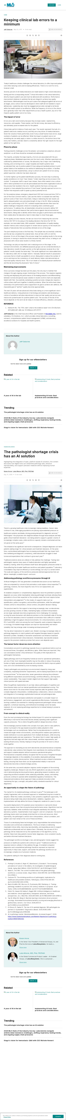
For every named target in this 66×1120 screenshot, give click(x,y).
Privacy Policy (7, 1117)
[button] (5, 5)
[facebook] (27, 35)
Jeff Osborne (8, 29)
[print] (61, 35)
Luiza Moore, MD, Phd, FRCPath (23, 471)
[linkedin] (30, 35)
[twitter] (33, 35)
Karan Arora (8, 471)
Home (5, 15)
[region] (33, 1116)
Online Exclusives (9, 446)
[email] (39, 35)
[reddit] (36, 35)
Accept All (58, 1116)
